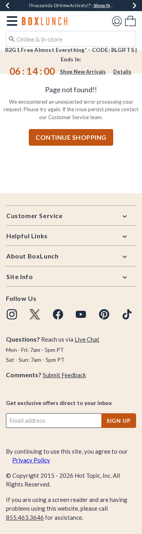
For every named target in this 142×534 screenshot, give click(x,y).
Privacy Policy (31, 460)
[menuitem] (130, 20)
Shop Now (98, 5)
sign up (118, 420)
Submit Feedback (64, 374)
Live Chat (87, 339)
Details (122, 71)
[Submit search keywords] (12, 38)
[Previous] (7, 5)
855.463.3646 (25, 517)
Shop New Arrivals (83, 71)
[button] (10, 21)
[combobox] (71, 39)
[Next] (134, 5)
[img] (12, 314)
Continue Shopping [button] (71, 137)
